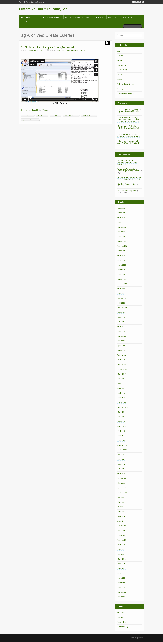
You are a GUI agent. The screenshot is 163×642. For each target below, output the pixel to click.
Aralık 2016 (121, 398)
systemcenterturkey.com (29, 120)
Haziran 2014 (122, 492)
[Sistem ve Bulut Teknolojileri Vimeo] (139, 2)
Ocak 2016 (121, 431)
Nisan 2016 (121, 417)
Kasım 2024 (121, 265)
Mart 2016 (121, 421)
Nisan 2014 (121, 502)
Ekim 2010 (121, 597)
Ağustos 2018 (122, 350)
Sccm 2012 (54, 116)
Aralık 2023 (121, 293)
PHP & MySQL (126, 17)
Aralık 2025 (121, 222)
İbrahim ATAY (136, 179)
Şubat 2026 (121, 213)
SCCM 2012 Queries (70, 116)
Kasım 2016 (121, 402)
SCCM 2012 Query (88, 116)
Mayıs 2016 (121, 412)
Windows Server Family (74, 17)
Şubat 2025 (121, 251)
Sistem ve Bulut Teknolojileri (43, 8)
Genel (37, 17)
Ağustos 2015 (122, 445)
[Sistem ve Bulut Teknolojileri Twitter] (143, 2)
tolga (128, 164)
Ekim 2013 (121, 530)
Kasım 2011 (121, 578)
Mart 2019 (121, 317)
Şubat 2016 (121, 426)
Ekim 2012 (121, 554)
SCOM (89, 17)
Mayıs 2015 (121, 454)
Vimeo (44, 110)
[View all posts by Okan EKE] (48, 50)
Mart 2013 (121, 545)
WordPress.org (122, 626)
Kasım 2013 (121, 526)
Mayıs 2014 (121, 497)
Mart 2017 (121, 383)
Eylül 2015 (121, 440)
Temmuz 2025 (122, 246)
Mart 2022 (121, 312)
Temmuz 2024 (122, 284)
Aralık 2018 (121, 331)
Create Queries (27, 116)
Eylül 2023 (121, 303)
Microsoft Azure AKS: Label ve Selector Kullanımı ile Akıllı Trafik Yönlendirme (128, 128)
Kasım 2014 (121, 478)
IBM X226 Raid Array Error (126, 184)
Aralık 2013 (121, 521)
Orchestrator (100, 17)
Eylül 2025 (121, 236)
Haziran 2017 (122, 369)
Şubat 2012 (121, 568)
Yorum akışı (121, 622)
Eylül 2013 (121, 535)
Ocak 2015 (121, 473)
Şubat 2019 (121, 322)
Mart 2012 (121, 563)
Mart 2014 (121, 507)
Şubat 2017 (121, 388)
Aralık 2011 (121, 573)
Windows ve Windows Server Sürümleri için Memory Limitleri (128, 170)
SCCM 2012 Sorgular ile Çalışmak (48, 46)
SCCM (28, 17)
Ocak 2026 (121, 217)
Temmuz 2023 (122, 307)
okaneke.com (42, 116)
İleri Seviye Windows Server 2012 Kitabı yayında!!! (129, 178)
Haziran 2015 (122, 450)
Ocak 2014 (121, 516)
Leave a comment (82, 50)
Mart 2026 (121, 208)
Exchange (30, 21)
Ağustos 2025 (122, 241)
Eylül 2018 (121, 345)
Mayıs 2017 (121, 374)
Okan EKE (43, 50)
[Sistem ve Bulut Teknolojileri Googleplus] (133, 2)
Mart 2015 (121, 464)
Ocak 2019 (121, 326)
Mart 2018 (121, 360)
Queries (24, 110)
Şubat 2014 (121, 511)
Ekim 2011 (121, 583)
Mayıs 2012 (121, 559)
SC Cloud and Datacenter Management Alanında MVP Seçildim (127, 162)
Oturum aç (121, 612)
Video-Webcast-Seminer (52, 17)
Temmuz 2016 (122, 407)
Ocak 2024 (121, 288)
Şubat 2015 (121, 469)
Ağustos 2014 (122, 488)
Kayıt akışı (120, 617)
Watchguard (113, 17)
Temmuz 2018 (122, 355)
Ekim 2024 (121, 270)
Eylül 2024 (121, 274)
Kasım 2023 (121, 298)
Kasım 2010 (121, 592)
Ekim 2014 (121, 483)
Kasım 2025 (121, 227)
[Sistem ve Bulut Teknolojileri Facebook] (136, 2)
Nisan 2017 (121, 379)
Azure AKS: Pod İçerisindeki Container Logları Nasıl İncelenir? (129, 135)
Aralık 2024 (121, 260)
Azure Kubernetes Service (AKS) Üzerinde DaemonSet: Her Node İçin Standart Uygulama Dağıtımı (128, 119)
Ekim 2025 (121, 232)
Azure (119, 51)
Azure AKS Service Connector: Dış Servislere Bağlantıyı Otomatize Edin (129, 111)
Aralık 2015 (121, 435)
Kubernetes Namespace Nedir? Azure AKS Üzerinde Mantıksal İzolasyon (128, 143)
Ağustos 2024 (122, 279)
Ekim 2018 (121, 341)
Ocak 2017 (121, 393)
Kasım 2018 (121, 336)
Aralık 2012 (121, 549)
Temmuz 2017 (122, 364)
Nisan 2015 (121, 459)
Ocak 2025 (121, 255)
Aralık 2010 (121, 587)
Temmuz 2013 (122, 540)
